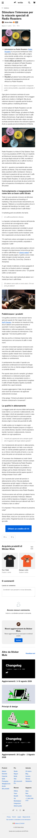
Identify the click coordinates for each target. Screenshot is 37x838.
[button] (18, 528)
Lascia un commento (8, 585)
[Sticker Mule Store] (13, 810)
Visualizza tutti (30, 653)
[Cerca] (29, 2)
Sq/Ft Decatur (6, 322)
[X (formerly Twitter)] (17, 810)
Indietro (6, 8)
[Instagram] (20, 810)
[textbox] (18, 290)
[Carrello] (34, 2)
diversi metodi (24, 252)
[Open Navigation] (2, 2)
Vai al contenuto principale (1, 1)
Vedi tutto (32, 548)
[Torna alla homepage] (15, 3)
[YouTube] (23, 810)
